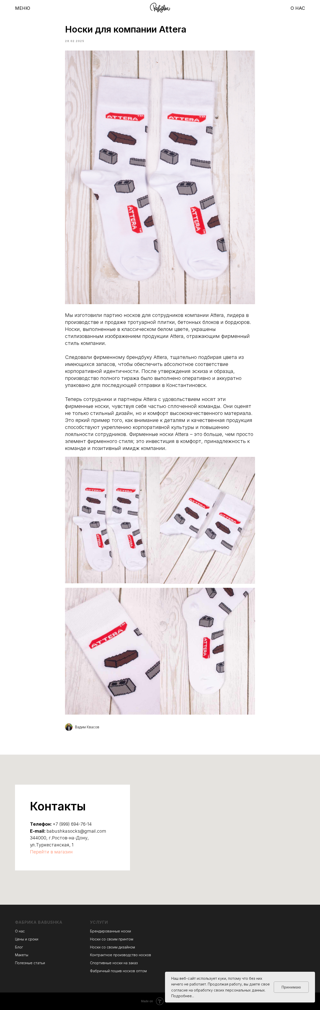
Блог (19, 947)
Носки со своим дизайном (112, 947)
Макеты (21, 955)
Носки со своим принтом (111, 939)
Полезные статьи (30, 963)
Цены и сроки (26, 939)
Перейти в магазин (51, 851)
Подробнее (181, 995)
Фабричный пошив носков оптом (118, 971)
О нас (297, 8)
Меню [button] (22, 8)
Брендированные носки (110, 931)
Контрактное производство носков (120, 955)
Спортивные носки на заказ (114, 963)
